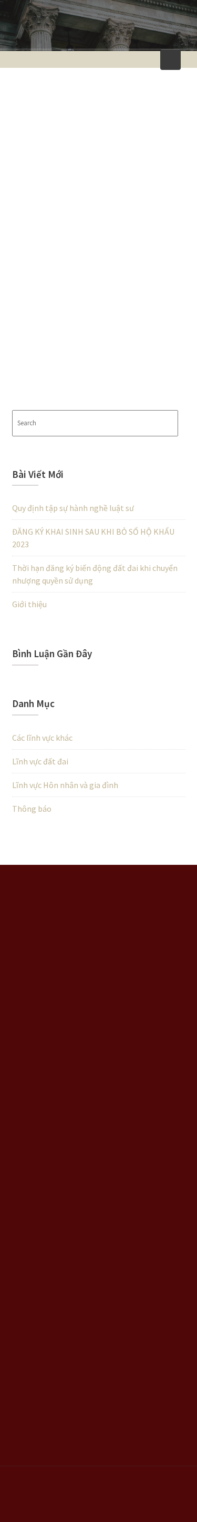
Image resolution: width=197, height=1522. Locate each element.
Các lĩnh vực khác (42, 737)
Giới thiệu (29, 604)
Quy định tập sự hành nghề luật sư (73, 508)
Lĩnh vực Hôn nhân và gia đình (65, 785)
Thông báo (31, 808)
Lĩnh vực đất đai (40, 761)
